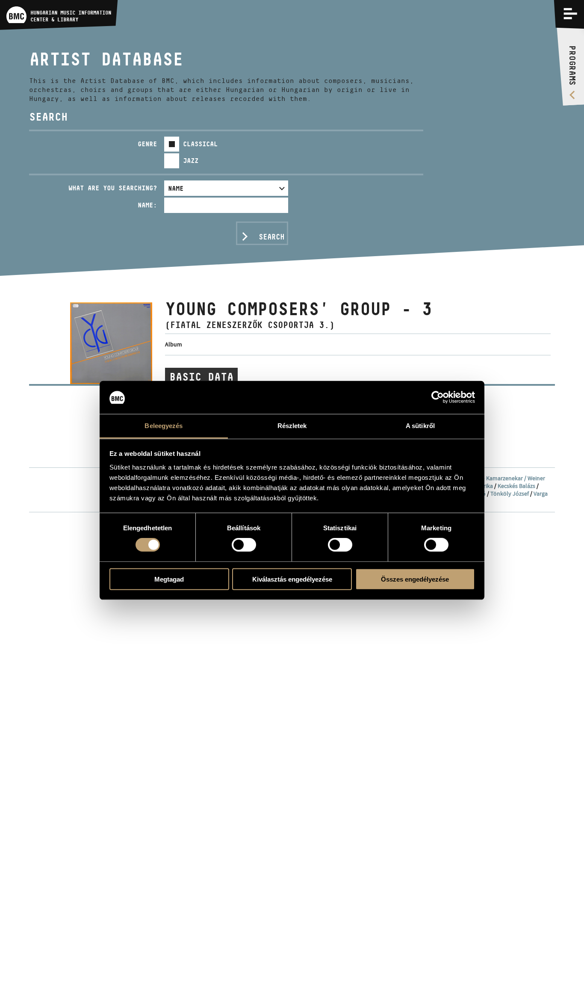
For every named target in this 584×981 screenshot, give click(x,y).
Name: (147, 205)
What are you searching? (112, 188)
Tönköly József (509, 493)
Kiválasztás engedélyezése (292, 578)
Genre (147, 144)
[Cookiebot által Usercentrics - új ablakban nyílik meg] (437, 397)
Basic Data (201, 376)
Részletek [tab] (292, 425)
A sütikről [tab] (420, 425)
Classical (200, 144)
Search (271, 237)
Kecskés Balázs (516, 486)
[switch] (244, 545)
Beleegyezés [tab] (164, 425)
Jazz (190, 161)
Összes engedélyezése (415, 578)
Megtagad (169, 578)
